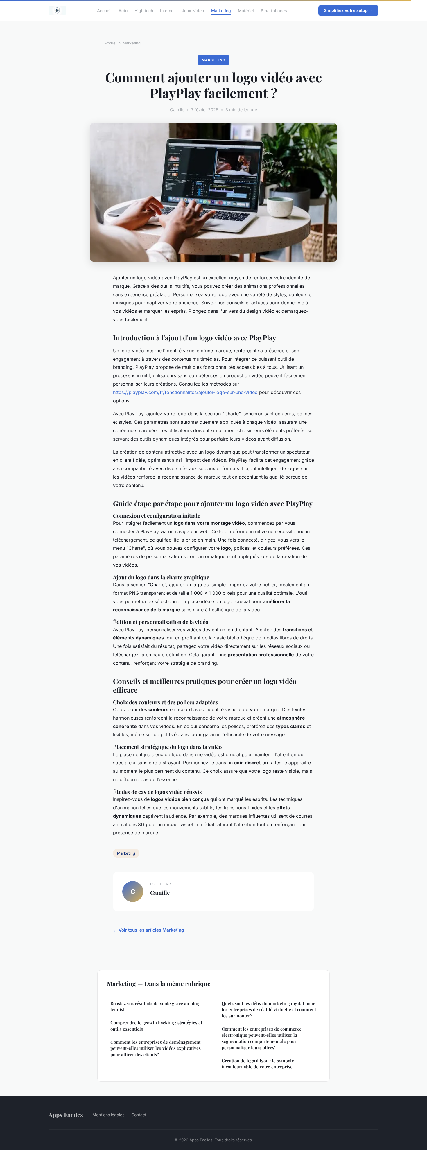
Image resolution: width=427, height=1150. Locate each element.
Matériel (246, 10)
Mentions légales (108, 1114)
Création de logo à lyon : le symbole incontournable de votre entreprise (258, 1064)
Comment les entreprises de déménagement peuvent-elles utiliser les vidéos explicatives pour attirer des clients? (155, 1048)
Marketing (221, 10)
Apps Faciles (66, 1115)
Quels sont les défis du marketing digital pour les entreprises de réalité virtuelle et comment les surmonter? (269, 1009)
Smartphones (274, 10)
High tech (143, 10)
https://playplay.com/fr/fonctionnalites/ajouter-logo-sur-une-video (185, 392)
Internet (167, 10)
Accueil (104, 10)
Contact (138, 1114)
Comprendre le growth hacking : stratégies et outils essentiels (156, 1026)
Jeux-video (193, 10)
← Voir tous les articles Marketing (148, 930)
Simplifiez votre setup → (348, 10)
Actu (123, 10)
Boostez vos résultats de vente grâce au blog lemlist (154, 1006)
